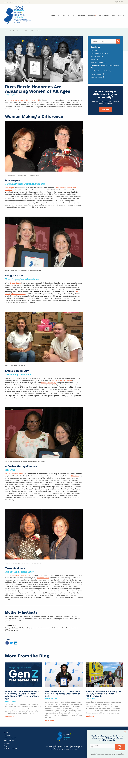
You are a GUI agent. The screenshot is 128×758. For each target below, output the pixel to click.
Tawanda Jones (43, 578)
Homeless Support (97, 62)
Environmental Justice (98, 53)
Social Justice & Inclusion (99, 71)
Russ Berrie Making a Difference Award (23, 100)
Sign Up (120, 747)
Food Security (95, 56)
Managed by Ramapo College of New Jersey (17, 2)
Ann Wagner (9, 188)
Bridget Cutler (15, 283)
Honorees (7, 735)
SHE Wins (75, 476)
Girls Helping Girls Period (62, 380)
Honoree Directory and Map (84, 15)
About (53, 15)
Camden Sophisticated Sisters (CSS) (19, 576)
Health (93, 59)
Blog (113, 15)
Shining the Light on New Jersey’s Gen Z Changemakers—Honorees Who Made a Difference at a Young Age (22, 695)
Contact (121, 16)
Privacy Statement (10, 748)
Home (6, 31)
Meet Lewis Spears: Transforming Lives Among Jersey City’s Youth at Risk (62, 693)
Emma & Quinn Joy (48, 383)
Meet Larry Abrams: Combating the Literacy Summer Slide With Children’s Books (103, 693)
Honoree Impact (64, 15)
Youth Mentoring (96, 77)
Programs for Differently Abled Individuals (105, 65)
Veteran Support (96, 74)
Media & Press (104, 15)
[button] (7, 643)
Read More (9, 716)
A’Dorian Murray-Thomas (14, 474)
